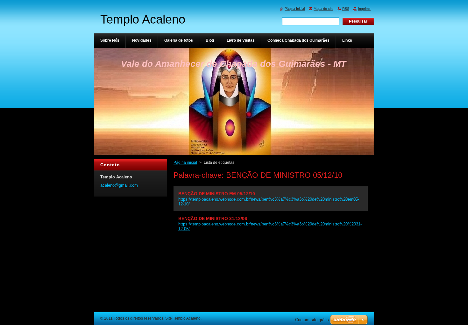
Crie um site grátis (312, 319)
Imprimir (364, 8)
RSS (345, 8)
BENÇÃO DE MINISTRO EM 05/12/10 (216, 193)
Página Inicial (295, 8)
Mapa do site (323, 8)
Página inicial (185, 162)
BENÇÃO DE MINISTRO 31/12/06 (212, 218)
